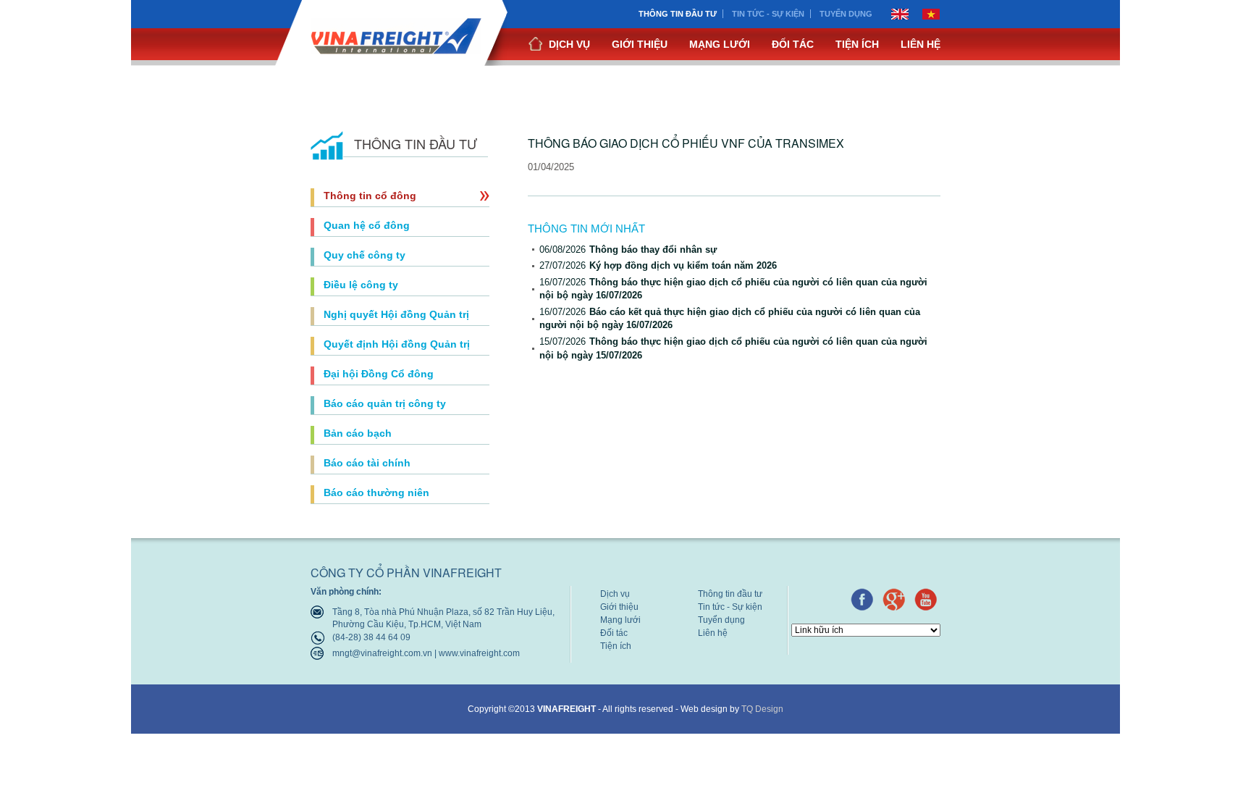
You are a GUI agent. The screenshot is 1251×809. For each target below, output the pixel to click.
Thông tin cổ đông (370, 195)
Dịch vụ (568, 44)
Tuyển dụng (846, 13)
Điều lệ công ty (361, 284)
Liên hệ (920, 44)
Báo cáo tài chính (367, 463)
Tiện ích (857, 44)
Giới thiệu (639, 44)
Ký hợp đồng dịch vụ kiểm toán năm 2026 (658, 265)
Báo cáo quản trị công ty (385, 403)
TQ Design (762, 709)
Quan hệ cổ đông (367, 225)
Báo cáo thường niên (376, 492)
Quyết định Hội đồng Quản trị (397, 344)
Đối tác (793, 44)
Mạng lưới (719, 44)
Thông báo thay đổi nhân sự (628, 249)
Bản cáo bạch (358, 433)
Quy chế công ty (364, 255)
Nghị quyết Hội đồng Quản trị (396, 314)
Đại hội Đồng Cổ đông (379, 374)
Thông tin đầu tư (678, 13)
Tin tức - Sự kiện (768, 13)
